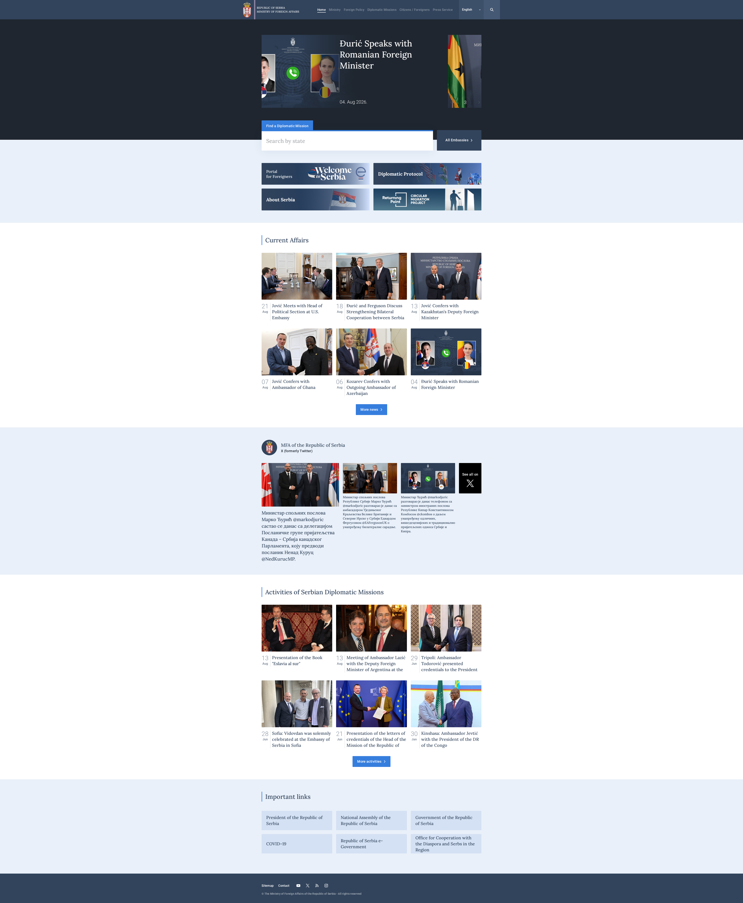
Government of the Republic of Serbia (444, 820)
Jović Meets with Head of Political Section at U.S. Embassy (297, 287)
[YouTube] (298, 885)
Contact (283, 886)
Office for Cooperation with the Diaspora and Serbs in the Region (445, 843)
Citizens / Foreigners (415, 10)
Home (321, 10)
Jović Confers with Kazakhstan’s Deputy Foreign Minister (446, 287)
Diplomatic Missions (381, 10)
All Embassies (456, 140)
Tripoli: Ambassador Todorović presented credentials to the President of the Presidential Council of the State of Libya (446, 639)
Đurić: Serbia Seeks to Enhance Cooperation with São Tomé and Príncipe (371, 71)
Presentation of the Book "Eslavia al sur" (297, 639)
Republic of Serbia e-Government (362, 843)
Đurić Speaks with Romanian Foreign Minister (446, 362)
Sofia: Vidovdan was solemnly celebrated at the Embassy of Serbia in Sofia (297, 714)
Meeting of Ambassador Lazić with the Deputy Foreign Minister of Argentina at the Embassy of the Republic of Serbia (371, 639)
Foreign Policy (354, 10)
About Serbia (316, 199)
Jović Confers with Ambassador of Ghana (297, 362)
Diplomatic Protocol (427, 174)
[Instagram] (326, 885)
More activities (369, 761)
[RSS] (317, 885)
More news (369, 409)
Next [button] (479, 102)
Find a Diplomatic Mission (287, 126)
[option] (371, 71)
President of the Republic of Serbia (294, 820)
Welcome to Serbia (316, 174)
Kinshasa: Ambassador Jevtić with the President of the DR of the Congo (446, 714)
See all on (470, 474)
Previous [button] (451, 102)
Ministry (335, 10)
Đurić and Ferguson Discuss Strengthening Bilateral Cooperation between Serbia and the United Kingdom (371, 287)
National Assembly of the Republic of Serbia (366, 820)
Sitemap (268, 886)
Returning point (427, 199)
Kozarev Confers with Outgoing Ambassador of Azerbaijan (371, 362)
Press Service (443, 10)
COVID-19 (276, 843)
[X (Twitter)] (307, 885)
